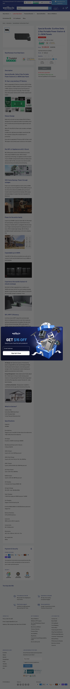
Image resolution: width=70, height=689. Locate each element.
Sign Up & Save (16, 353)
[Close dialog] (61, 329)
